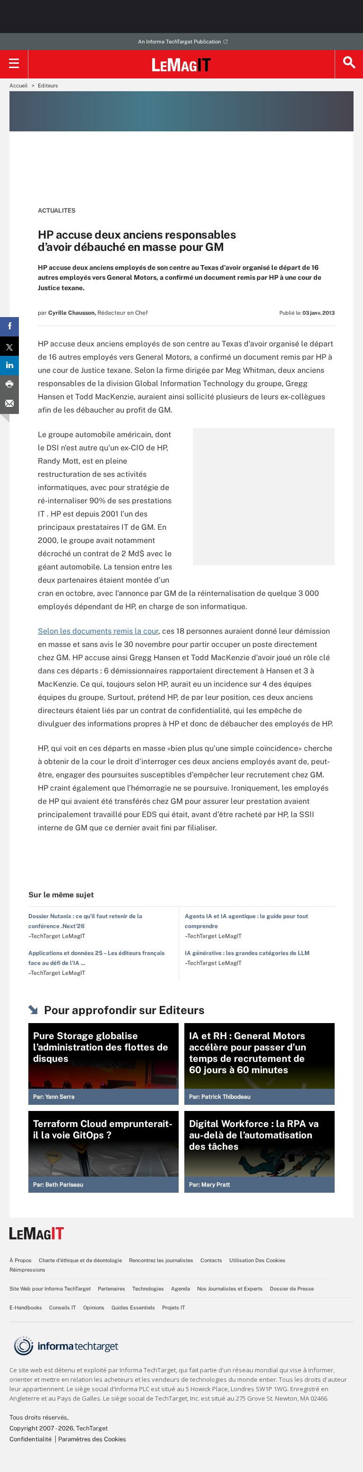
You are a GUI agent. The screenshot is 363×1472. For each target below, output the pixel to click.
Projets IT (173, 1307)
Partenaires (111, 1288)
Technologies (148, 1288)
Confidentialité (30, 1439)
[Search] (349, 64)
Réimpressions (27, 1270)
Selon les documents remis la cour (98, 631)
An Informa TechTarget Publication (179, 41)
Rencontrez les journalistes (161, 1260)
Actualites (57, 210)
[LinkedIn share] (9, 365)
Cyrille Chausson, (72, 313)
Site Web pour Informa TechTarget (50, 1288)
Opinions (93, 1307)
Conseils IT (62, 1307)
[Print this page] (9, 385)
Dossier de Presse (292, 1288)
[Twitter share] (9, 346)
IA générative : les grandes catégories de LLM (247, 953)
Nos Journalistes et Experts (230, 1288)
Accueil (18, 85)
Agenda (180, 1288)
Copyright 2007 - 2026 (41, 1428)
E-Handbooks (25, 1307)
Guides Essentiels (133, 1307)
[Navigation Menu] (14, 64)
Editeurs (48, 85)
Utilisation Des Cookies (257, 1260)
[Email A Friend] (9, 404)
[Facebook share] (9, 326)
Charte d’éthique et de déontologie (80, 1260)
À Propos (20, 1260)
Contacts (211, 1260)
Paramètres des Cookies (92, 1439)
